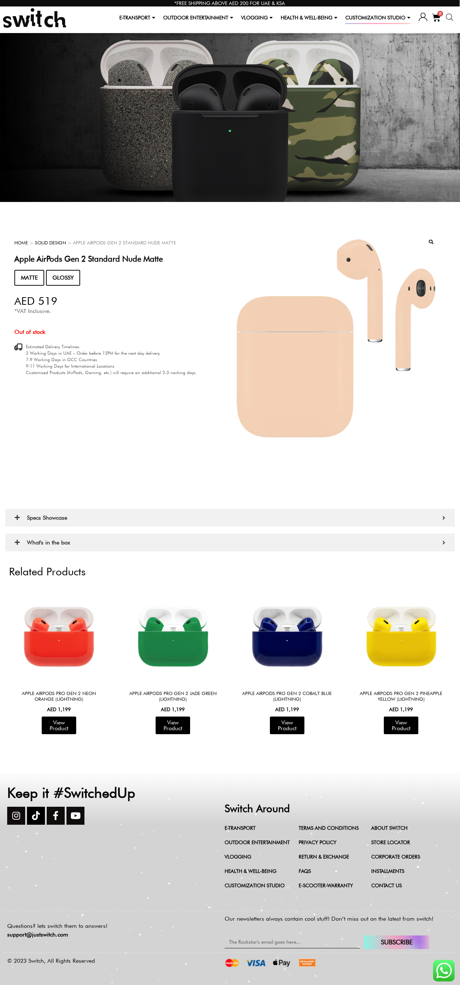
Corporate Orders (395, 857)
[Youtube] (75, 816)
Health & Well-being (250, 871)
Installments (387, 871)
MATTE (29, 277)
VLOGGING (254, 17)
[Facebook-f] (56, 816)
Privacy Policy (317, 842)
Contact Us (386, 885)
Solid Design (50, 242)
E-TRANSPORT (134, 17)
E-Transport (240, 828)
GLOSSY (63, 277)
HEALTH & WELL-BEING (306, 17)
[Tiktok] (36, 816)
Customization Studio (255, 885)
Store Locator (390, 842)
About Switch (389, 828)
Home (21, 242)
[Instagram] (16, 816)
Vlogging (238, 857)
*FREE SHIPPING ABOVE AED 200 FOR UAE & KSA (229, 3)
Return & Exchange (324, 857)
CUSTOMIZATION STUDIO (375, 17)
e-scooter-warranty (326, 885)
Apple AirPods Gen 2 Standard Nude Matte (88, 258)
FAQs (305, 871)
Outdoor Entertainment (257, 842)
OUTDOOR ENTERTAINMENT (195, 17)
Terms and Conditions (329, 828)
